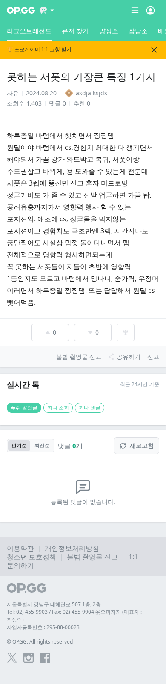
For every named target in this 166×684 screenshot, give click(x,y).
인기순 (19, 445)
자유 (13, 93)
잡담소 (138, 30)
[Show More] (47, 10)
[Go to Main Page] (21, 10)
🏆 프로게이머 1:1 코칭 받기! (40, 49)
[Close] (154, 50)
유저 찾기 (75, 30)
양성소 (108, 30)
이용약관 (20, 548)
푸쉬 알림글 (24, 407)
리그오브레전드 (29, 30)
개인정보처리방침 (72, 548)
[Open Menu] (150, 10)
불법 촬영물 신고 (92, 556)
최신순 (42, 445)
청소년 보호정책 (31, 556)
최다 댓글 (89, 407)
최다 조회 (58, 407)
